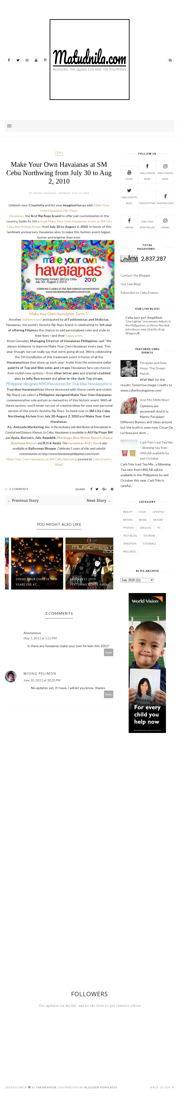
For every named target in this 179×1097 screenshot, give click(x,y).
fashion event (32, 319)
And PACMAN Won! (154, 400)
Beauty (127, 512)
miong (129, 227)
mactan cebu (165, 203)
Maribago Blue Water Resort (79, 438)
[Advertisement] (147, 774)
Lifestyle (158, 512)
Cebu (59, 152)
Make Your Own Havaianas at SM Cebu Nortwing (41, 459)
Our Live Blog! (130, 284)
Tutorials (149, 543)
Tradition (129, 543)
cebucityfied (147, 203)
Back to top (160, 1087)
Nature (158, 519)
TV (158, 527)
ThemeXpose (46, 1087)
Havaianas (16, 216)
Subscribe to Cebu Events (139, 293)
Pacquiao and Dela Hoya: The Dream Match (153, 368)
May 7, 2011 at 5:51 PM (40, 638)
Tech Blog (130, 535)
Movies (128, 519)
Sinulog (145, 527)
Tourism (149, 535)
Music (143, 519)
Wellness (129, 551)
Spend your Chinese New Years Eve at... (31, 582)
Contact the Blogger (135, 275)
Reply (108, 652)
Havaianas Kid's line (83, 443)
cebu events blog (147, 176)
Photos (128, 527)
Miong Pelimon (40, 673)
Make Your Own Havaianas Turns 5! (59, 313)
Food (142, 512)
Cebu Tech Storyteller (147, 224)
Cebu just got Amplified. (143, 317)
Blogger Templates (100, 1087)
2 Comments (18, 489)
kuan (129, 178)
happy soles (74, 335)
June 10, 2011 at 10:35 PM (42, 680)
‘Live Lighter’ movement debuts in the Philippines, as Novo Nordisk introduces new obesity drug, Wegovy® (148, 327)
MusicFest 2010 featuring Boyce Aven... (85, 582)
